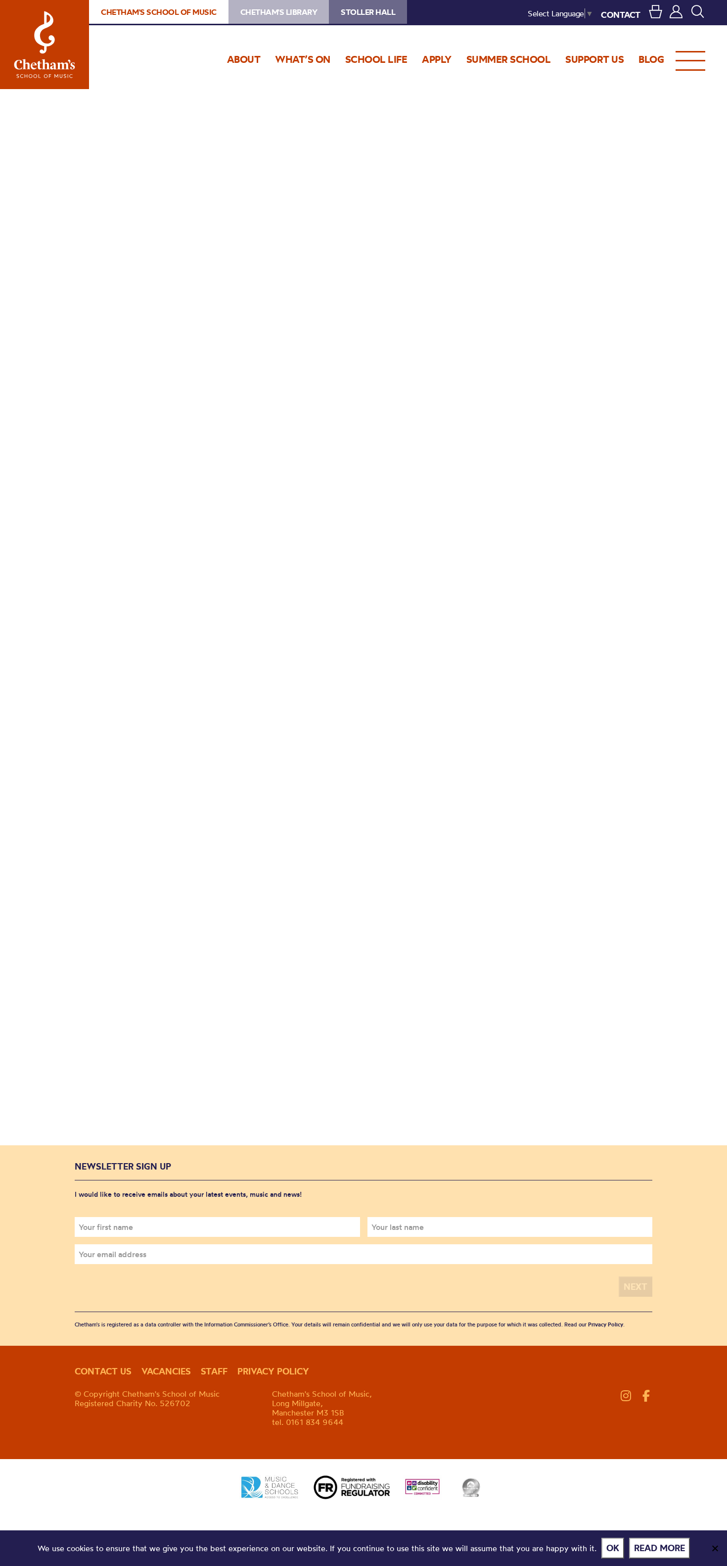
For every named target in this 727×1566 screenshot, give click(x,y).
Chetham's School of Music (44, 44)
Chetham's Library (279, 12)
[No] (715, 1548)
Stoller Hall (368, 12)
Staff (214, 1371)
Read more (659, 1548)
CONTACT (620, 14)
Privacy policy (273, 1371)
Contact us (103, 1371)
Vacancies (166, 1371)
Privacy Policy (605, 1324)
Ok (612, 1548)
